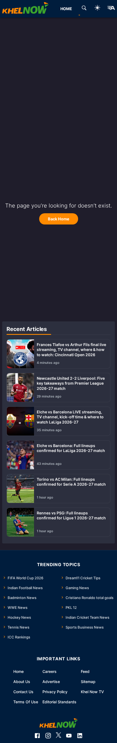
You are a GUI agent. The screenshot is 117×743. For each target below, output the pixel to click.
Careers (49, 671)
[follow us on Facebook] (37, 735)
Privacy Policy (54, 691)
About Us (21, 681)
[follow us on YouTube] (69, 735)
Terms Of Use (25, 701)
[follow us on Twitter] (58, 735)
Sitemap (88, 681)
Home (18, 671)
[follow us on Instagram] (48, 735)
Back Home (58, 219)
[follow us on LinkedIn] (79, 735)
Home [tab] (66, 8)
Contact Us (23, 691)
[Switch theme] (97, 8)
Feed (85, 671)
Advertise (51, 681)
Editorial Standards (59, 701)
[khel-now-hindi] (111, 9)
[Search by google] (84, 8)
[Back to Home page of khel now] (25, 9)
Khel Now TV (92, 691)
